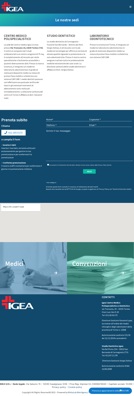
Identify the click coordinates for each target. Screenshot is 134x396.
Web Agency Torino (85, 392)
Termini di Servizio (119, 189)
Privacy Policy (102, 165)
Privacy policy (59, 387)
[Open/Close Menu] (130, 7)
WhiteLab (72, 392)
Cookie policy (75, 387)
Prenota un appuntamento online (106, 391)
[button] (13, 133)
